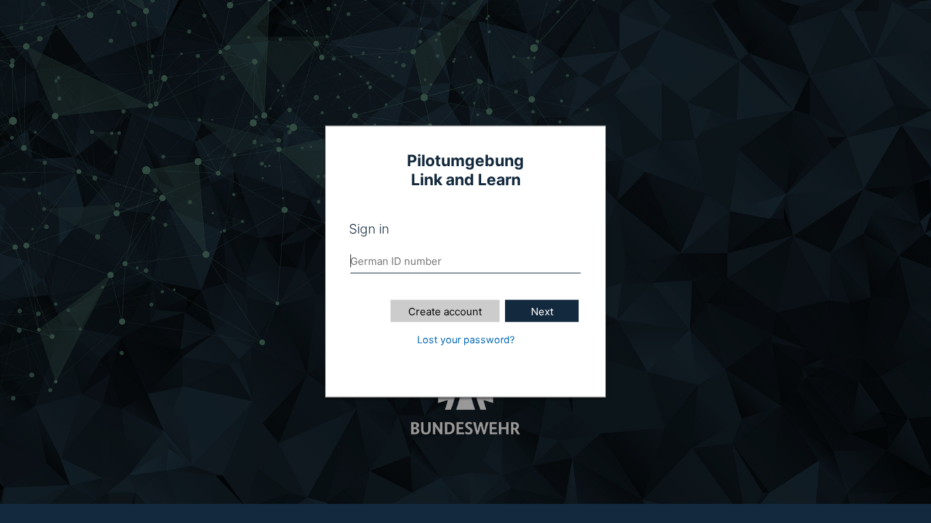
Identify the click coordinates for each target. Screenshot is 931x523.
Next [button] (542, 311)
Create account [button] (445, 311)
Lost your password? (466, 339)
